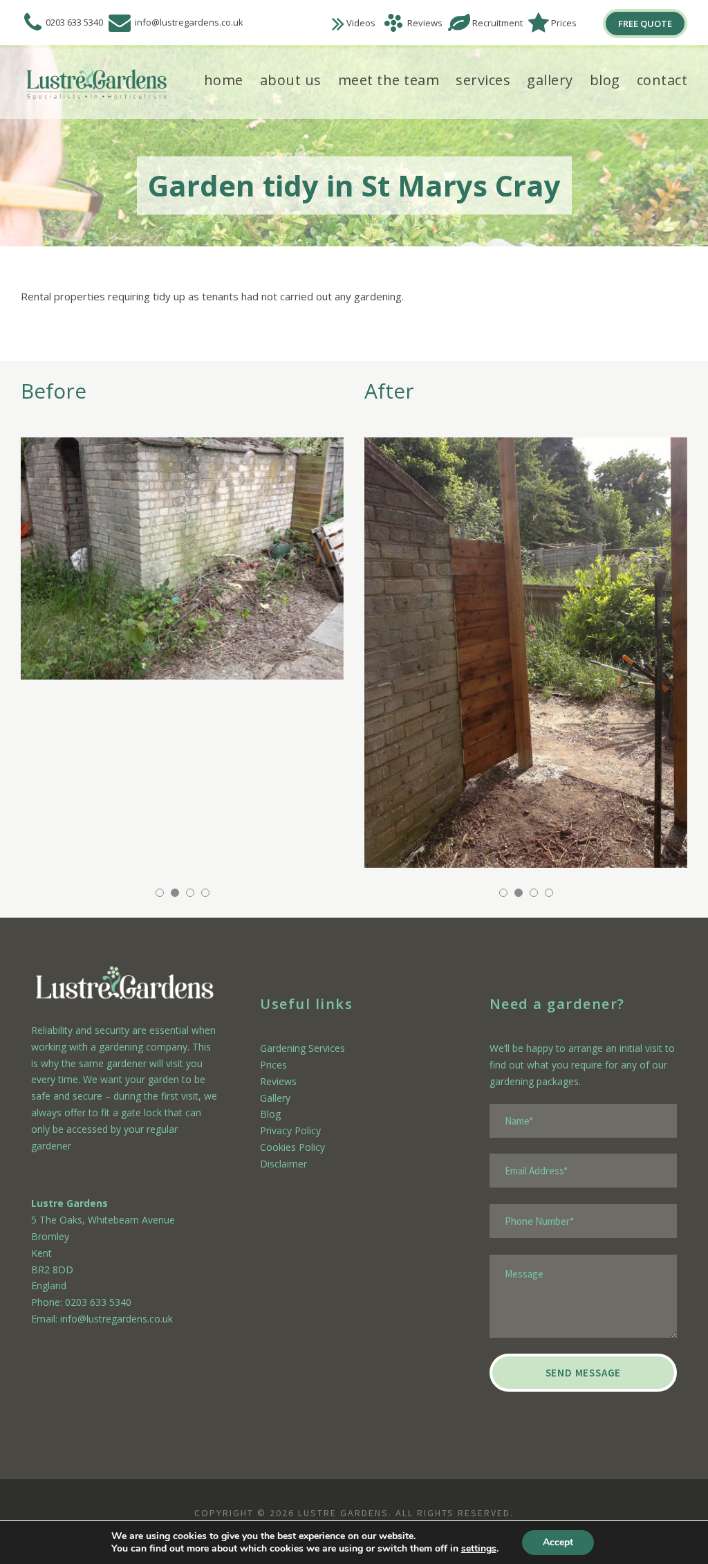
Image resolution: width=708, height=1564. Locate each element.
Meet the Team (389, 80)
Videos (360, 23)
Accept (558, 1542)
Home (223, 80)
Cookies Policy (292, 1147)
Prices (564, 23)
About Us (291, 80)
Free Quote (645, 23)
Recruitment (497, 23)
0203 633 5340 (74, 22)
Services (483, 80)
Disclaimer (283, 1163)
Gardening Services (302, 1048)
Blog (605, 80)
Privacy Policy (290, 1130)
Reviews (424, 23)
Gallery (550, 80)
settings (478, 1549)
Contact (662, 80)
